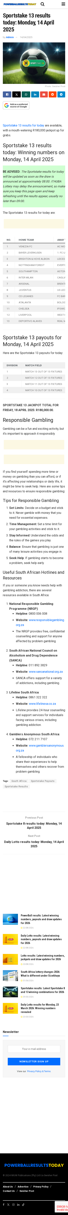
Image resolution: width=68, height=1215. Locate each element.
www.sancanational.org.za (46, 671)
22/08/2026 (27, 928)
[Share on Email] (44, 94)
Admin (10, 37)
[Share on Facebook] (7, 94)
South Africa (19, 781)
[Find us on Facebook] (3, 1205)
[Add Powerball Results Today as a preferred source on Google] (16, 105)
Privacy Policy (40, 1186)
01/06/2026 (27, 981)
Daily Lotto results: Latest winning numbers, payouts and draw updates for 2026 (41, 939)
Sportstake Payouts (43, 781)
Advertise (23, 1186)
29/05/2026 (27, 997)
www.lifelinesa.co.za (42, 704)
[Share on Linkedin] (35, 94)
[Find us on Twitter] (8, 1205)
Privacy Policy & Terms (39, 1071)
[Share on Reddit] (52, 94)
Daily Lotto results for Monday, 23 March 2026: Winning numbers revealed (40, 1008)
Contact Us (9, 1191)
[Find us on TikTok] (23, 1205)
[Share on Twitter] (16, 94)
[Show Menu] (63, 4)
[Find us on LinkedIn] (18, 1205)
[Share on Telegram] (61, 94)
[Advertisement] (34, 117)
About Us (8, 1186)
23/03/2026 (27, 1017)
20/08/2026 (27, 964)
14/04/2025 (26, 37)
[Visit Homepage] (20, 4)
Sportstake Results (16, 786)
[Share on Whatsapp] (26, 94)
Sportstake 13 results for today (23, 125)
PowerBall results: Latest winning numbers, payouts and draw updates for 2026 (41, 919)
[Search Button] (42, 4)
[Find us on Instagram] (13, 1205)
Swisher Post (26, 1191)
